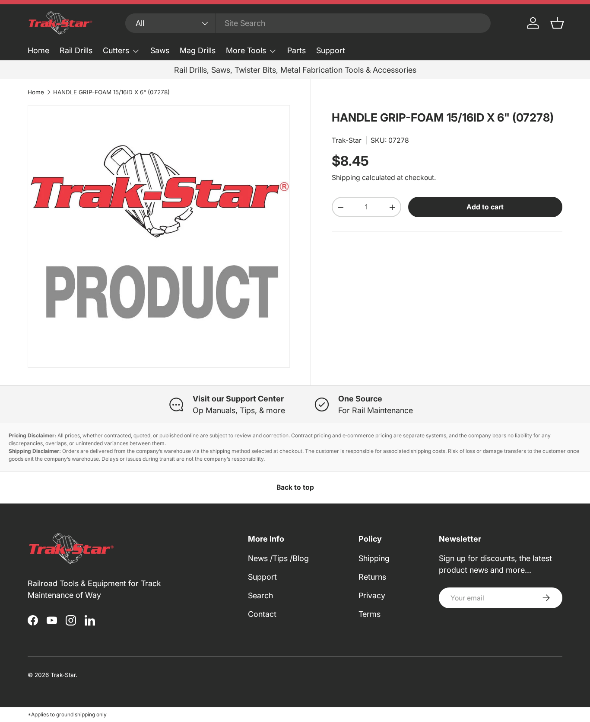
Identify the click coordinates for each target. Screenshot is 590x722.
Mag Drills (198, 50)
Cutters (116, 50)
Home (38, 50)
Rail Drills (76, 50)
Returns (372, 576)
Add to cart (485, 207)
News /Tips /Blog (278, 558)
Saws (159, 50)
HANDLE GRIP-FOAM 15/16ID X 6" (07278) (111, 92)
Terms (369, 614)
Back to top (295, 487)
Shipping (346, 178)
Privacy (371, 595)
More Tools (246, 50)
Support (330, 50)
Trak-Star (347, 141)
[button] (557, 22)
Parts (296, 50)
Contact (262, 614)
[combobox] (308, 23)
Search (260, 595)
